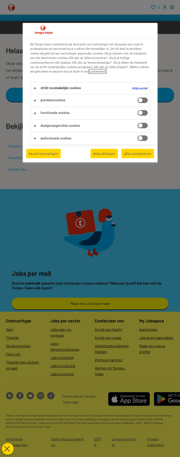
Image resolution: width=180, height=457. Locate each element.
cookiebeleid (97, 71)
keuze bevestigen (43, 153)
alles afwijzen (104, 153)
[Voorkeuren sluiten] (8, 449)
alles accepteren (137, 153)
